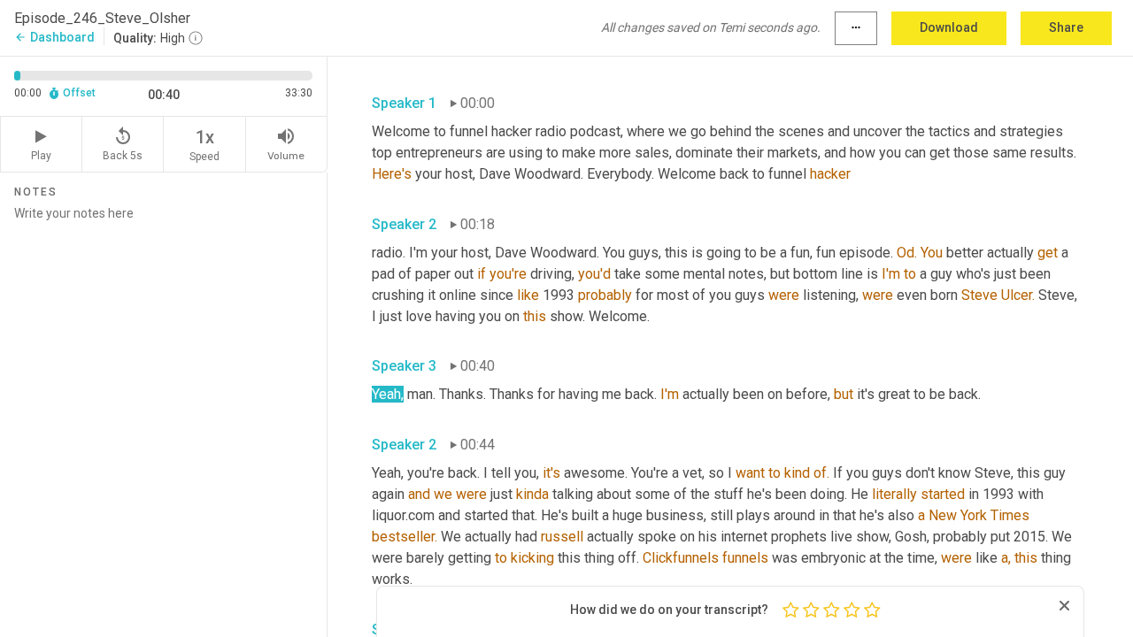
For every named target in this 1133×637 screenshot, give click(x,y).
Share (1066, 27)
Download (949, 27)
